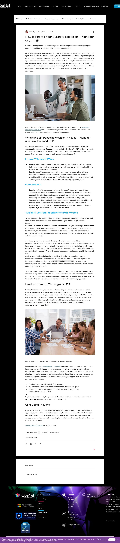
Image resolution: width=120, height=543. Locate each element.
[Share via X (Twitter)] (31, 444)
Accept (112, 540)
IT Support (44, 432)
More (92, 19)
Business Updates (51, 19)
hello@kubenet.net (74, 525)
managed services (32, 432)
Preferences (102, 540)
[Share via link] (40, 444)
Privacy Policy (52, 541)
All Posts (19, 19)
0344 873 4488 (91, 497)
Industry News (81, 19)
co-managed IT (54, 432)
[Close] (118, 540)
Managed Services (31, 437)
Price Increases (67, 19)
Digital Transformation (33, 19)
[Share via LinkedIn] (35, 444)
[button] (55, 6)
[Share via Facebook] (26, 444)
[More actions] (93, 32)
